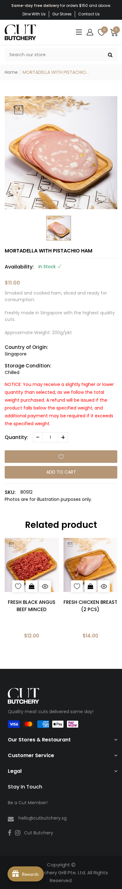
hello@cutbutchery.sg (42, 818)
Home (11, 72)
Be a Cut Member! (28, 803)
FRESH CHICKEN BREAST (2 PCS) (90, 606)
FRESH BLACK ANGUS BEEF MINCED (31, 606)
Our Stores (62, 14)
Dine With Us (34, 14)
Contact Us (89, 14)
